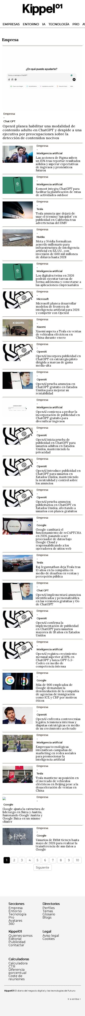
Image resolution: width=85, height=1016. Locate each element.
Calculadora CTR (17, 965)
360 (11, 923)
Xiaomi (41, 326)
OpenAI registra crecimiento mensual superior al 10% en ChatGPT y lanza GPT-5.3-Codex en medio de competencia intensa (56, 660)
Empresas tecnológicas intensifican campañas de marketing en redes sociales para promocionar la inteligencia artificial (56, 753)
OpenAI (41, 351)
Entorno (31, 24)
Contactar (16, 945)
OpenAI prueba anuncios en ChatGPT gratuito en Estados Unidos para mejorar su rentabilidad (56, 388)
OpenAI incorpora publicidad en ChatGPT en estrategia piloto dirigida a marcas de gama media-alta (58, 360)
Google (41, 525)
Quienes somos (20, 935)
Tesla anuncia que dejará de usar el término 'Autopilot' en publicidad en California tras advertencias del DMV (56, 218)
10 (77, 860)
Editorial (15, 938)
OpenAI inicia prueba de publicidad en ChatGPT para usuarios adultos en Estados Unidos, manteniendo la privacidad (56, 446)
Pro (75, 24)
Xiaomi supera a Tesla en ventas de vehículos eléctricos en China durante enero (58, 334)
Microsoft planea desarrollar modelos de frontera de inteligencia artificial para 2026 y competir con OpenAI (57, 308)
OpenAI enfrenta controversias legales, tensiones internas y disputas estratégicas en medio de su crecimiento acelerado (58, 723)
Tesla (40, 209)
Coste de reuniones (16, 977)
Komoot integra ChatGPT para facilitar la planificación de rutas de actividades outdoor (58, 192)
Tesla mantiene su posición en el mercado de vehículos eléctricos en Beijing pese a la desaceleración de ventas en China (57, 784)
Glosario (48, 914)
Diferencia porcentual (17, 971)
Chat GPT (9, 121)
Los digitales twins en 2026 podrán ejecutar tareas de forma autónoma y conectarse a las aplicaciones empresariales (58, 280)
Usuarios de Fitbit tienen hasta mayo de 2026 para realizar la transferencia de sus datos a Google (57, 844)
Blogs (46, 917)
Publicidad (17, 942)
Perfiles (48, 908)
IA (43, 24)
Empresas (11, 24)
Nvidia (40, 236)
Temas (47, 911)
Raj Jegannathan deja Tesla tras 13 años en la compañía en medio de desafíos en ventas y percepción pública (58, 571)
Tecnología (58, 24)
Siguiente (42, 867)
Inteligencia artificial (49, 153)
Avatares (15, 920)
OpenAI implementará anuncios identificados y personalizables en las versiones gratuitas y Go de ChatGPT (58, 599)
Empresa (15, 908)
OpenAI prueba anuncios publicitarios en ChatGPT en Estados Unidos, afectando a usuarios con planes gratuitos (56, 506)
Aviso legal (50, 935)
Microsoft (43, 299)
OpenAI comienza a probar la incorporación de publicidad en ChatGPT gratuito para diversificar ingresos (58, 416)
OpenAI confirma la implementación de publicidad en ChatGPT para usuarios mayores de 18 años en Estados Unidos (58, 629)
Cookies (48, 938)
